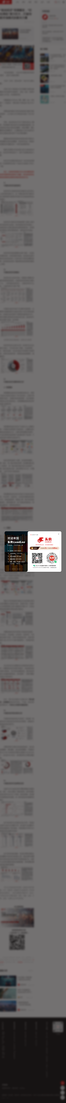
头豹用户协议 (46, 567)
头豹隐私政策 (53, 567)
